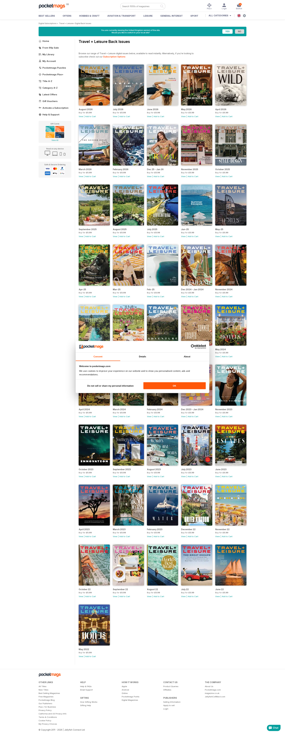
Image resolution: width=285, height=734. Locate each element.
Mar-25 (117, 289)
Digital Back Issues (83, 23)
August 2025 (120, 229)
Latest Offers (49, 94)
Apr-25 (82, 289)
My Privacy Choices (48, 724)
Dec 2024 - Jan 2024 (192, 289)
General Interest (171, 15)
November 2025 (189, 169)
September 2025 (88, 229)
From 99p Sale (50, 47)
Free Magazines (46, 696)
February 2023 (154, 529)
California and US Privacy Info (52, 713)
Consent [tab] (98, 356)
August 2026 (86, 109)
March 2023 (119, 529)
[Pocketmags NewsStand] (53, 6)
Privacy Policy (45, 710)
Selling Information (171, 702)
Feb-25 (151, 289)
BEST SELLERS (47, 15)
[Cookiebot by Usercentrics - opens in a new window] (193, 346)
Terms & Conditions (48, 717)
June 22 (219, 589)
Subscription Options (114, 56)
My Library (48, 54)
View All (55, 140)
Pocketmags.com (213, 690)
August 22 (152, 589)
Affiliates (167, 690)
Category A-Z (50, 87)
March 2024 (119, 409)
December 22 (188, 529)
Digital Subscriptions (48, 23)
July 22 (185, 589)
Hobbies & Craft (89, 15)
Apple (124, 686)
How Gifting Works (88, 702)
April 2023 (84, 529)
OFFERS (67, 15)
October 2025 (222, 169)
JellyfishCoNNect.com (215, 696)
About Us (209, 686)
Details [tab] (142, 356)
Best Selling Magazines (49, 693)
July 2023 (186, 469)
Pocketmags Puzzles (54, 67)
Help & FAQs (86, 686)
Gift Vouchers (50, 101)
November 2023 (223, 409)
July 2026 (118, 109)
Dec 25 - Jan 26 (155, 169)
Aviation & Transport (121, 15)
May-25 (219, 229)
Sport (194, 15)
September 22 (120, 589)
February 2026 (120, 169)
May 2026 (186, 109)
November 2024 (223, 289)
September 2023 (122, 469)
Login (165, 709)
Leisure (148, 15)
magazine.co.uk (212, 693)
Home (45, 41)
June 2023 (221, 469)
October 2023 (86, 469)
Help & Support (50, 114)
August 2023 (154, 469)
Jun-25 (185, 229)
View (81, 116)
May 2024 (220, 349)
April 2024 (84, 409)
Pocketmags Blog (47, 700)
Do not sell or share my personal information (110, 386)
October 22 (85, 589)
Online (125, 693)
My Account (49, 61)
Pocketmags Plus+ (52, 74)
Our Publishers (45, 703)
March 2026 (85, 169)
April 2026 (220, 109)
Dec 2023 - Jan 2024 (192, 409)
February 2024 (155, 409)
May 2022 (84, 649)
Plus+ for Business (47, 707)
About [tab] (187, 356)
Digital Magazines (130, 700)
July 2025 (152, 229)
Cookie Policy (45, 720)
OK (174, 386)
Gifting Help (85, 705)
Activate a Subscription (55, 107)
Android (125, 690)
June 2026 (152, 109)
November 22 (222, 529)
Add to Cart (90, 116)
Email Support (86, 690)
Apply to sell (169, 705)
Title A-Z (47, 81)
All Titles (42, 686)
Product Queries (170, 686)
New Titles (43, 690)
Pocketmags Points (130, 696)
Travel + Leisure (66, 23)
